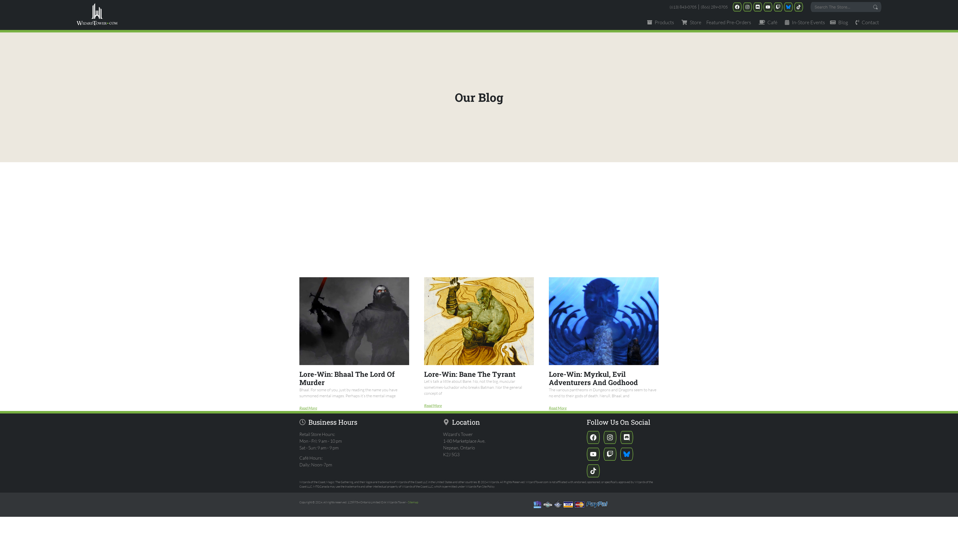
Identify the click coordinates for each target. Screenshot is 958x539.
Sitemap (413, 502)
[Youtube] (767, 6)
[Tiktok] (798, 6)
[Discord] (757, 6)
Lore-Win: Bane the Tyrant (469, 374)
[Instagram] (747, 6)
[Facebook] (737, 6)
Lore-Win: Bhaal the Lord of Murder (347, 378)
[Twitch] (778, 6)
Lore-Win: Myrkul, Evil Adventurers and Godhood (593, 378)
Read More (308, 407)
